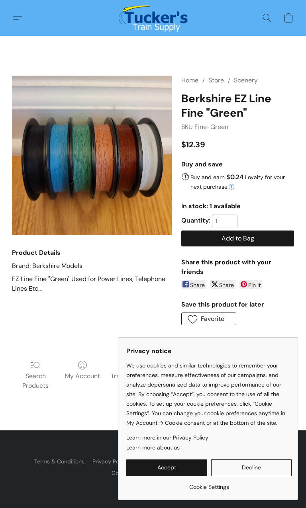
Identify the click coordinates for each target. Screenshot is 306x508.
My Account (82, 376)
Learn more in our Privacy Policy (167, 437)
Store (216, 80)
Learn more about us (153, 447)
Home (189, 80)
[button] (153, 18)
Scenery (246, 80)
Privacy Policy (110, 461)
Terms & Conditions (59, 461)
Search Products (35, 381)
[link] (209, 484)
